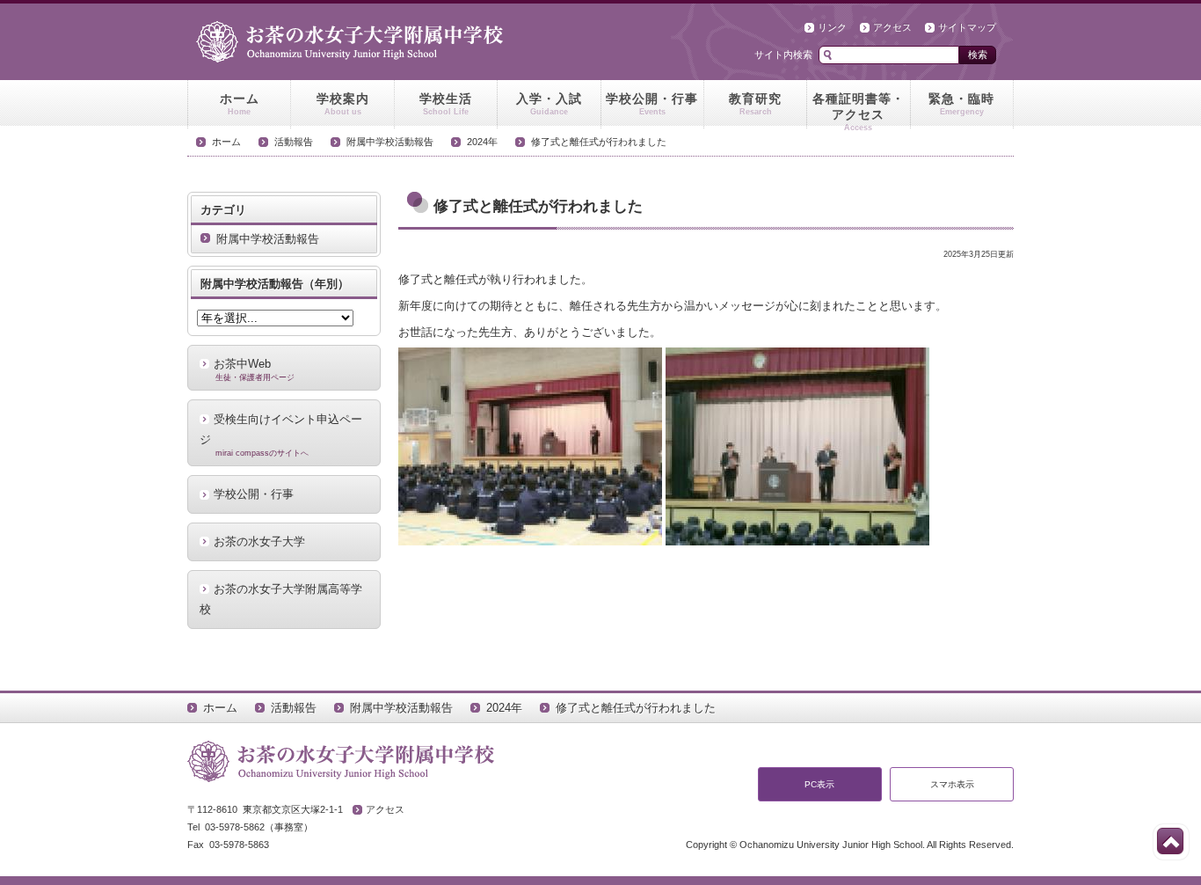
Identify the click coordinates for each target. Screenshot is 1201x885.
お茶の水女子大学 (259, 541)
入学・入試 (549, 103)
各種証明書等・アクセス (858, 109)
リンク (832, 27)
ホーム (239, 103)
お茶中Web (254, 369)
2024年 (482, 141)
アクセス (892, 27)
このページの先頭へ (1170, 841)
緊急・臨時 (961, 103)
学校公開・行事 (652, 103)
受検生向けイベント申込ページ (281, 435)
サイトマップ (967, 27)
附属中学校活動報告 (389, 141)
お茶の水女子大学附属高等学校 (281, 599)
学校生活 (445, 103)
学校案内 (343, 103)
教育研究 (755, 103)
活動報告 (293, 141)
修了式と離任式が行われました (598, 141)
